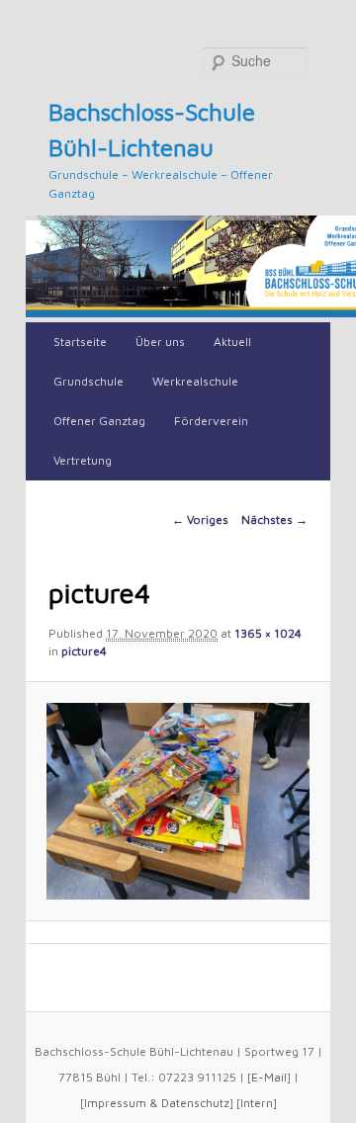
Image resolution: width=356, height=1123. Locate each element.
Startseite (80, 341)
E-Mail (269, 1077)
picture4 (84, 651)
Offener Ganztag (99, 420)
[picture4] (177, 801)
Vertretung (82, 460)
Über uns (160, 341)
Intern (256, 1102)
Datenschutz (195, 1102)
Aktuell (232, 341)
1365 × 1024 (268, 633)
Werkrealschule (195, 381)
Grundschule (88, 381)
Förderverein (211, 420)
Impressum (115, 1102)
